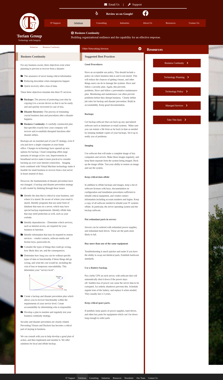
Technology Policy (174, 91)
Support (136, 4)
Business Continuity (174, 63)
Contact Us (194, 23)
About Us (147, 23)
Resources (171, 23)
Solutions (78, 23)
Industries (124, 23)
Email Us (113, 4)
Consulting (101, 23)
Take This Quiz (174, 119)
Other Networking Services (95, 48)
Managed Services (175, 105)
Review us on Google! (119, 13)
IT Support (55, 23)
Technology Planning (174, 77)
